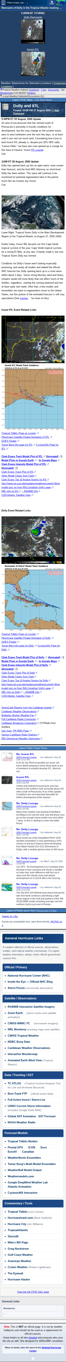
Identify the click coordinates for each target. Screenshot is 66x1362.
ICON (31, 1147)
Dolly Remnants (33, 17)
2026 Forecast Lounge (26, 757)
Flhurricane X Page (46, 910)
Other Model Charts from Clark (17, 475)
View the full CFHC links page (33, 1292)
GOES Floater (8, 441)
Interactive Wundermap (22, 1054)
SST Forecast (47, 1116)
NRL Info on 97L (10, 491)
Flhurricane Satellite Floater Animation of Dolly (26, 638)
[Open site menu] (3, 2)
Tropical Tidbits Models (23, 1141)
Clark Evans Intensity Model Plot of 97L (23, 464)
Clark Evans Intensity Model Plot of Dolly (24, 665)
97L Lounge (37, 150)
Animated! (52, 456)
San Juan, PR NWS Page (15, 730)
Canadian (28, 1151)
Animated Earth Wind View (25, 1060)
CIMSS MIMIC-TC (19, 1023)
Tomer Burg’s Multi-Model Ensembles (32, 1164)
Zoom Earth (15, 1013)
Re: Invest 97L (25, 754)
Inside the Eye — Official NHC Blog (30, 981)
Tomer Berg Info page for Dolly (17, 645)
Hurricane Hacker (19, 1279)
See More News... (44, 100)
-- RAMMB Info (30, 491)
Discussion (53, 90)
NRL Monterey (17, 1029)
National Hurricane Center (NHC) (29, 975)
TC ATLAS (14, 1083)
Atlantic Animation (19, 1186)
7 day (43, 90)
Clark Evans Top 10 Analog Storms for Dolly (24, 680)
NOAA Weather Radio (21, 1122)
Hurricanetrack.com (20, 1217)
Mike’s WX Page (18, 1242)
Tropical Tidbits (17, 1211)
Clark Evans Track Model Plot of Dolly (22, 657)
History (31, 93)
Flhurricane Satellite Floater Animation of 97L (25, 437)
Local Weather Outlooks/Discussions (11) (23, 96)
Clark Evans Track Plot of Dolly (18, 672)
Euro (44, 1147)
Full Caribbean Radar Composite (18, 719)
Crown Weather (18, 1267)
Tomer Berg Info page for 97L (16, 444)
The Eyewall (15, 1273)
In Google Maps (48, 460)
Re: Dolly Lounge (27, 803)
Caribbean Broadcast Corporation (18, 723)
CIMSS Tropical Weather (23, 1035)
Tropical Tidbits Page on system (18, 433)
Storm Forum (16, 987)
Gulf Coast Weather (20, 1254)
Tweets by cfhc (10, 916)
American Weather (19, 1261)
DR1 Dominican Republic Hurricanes (20, 738)
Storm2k (13, 1236)
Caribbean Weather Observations (18, 711)
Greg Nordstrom (18, 1248)
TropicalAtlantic (18, 1230)
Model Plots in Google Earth (17, 460)
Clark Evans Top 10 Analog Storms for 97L (24, 479)
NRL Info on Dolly (10, 692)
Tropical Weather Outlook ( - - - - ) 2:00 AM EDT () (33, 91)
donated (33, 1337)
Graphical (34, 90)
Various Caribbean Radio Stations (19, 734)
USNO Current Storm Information (29, 1105)
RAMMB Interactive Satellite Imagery (31, 1006)
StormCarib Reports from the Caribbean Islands (26, 707)
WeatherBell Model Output (25, 1170)
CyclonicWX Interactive (22, 1192)
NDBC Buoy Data (19, 1041)
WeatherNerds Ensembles (24, 1157)
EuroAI (12, 1151)
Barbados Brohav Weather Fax (17, 715)
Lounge (24, 298)
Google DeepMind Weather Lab (28, 1182)
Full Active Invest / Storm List (26, 1099)
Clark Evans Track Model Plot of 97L (22, 456)
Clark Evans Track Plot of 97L (17, 472)
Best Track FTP (17, 1093)
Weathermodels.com (21, 1176)
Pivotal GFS (15, 1147)
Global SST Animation (22, 1116)
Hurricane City (17, 1224)
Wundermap (6, 93)
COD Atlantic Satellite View (15, 495)
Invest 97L (33, 49)
